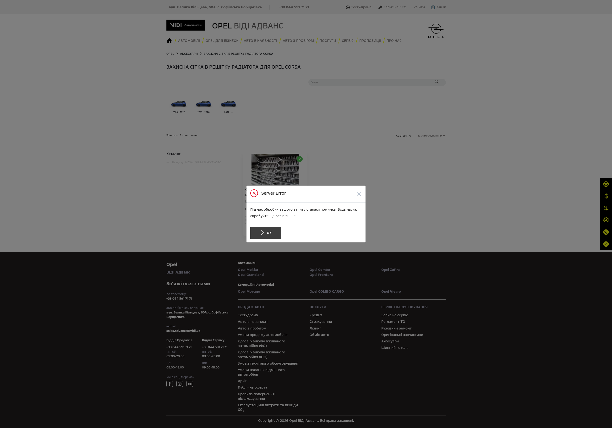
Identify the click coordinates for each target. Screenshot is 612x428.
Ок (269, 232)
